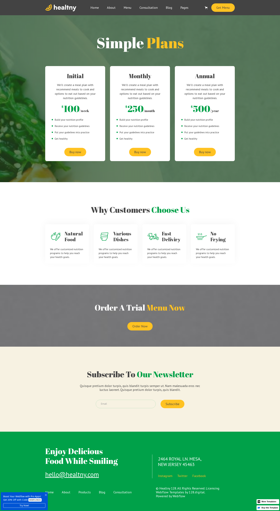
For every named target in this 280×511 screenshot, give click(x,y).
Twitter (182, 476)
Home (94, 8)
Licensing (212, 488)
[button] (184, 7)
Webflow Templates (170, 492)
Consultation (149, 8)
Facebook (199, 476)
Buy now (75, 152)
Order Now (140, 326)
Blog (169, 8)
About (111, 8)
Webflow (179, 496)
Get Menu (223, 8)
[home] (60, 7)
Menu (127, 8)
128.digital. (197, 492)
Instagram (165, 476)
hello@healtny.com (72, 474)
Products (84, 492)
